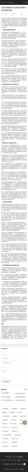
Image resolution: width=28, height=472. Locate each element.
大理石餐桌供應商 (5, 416)
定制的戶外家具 (5, 438)
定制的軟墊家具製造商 (6, 435)
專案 (25, 389)
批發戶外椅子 (13, 420)
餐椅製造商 (12, 412)
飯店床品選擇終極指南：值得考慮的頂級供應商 (21, 396)
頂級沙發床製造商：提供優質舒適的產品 (8, 396)
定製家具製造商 (5, 408)
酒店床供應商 (23, 416)
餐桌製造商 (4, 412)
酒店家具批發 (5, 442)
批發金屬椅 (4, 423)
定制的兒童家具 (5, 446)
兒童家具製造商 (17, 435)
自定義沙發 (21, 423)
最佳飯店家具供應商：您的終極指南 (21, 400)
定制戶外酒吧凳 (13, 423)
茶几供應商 (20, 412)
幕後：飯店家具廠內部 (7, 400)
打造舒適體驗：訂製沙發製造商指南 (6, 393)
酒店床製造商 (14, 408)
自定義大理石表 (5, 431)
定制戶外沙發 (5, 427)
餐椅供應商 (15, 416)
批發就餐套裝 (5, 420)
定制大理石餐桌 (14, 427)
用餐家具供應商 (14, 442)
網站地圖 (21, 469)
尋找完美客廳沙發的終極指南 (21, 393)
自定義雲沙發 (14, 431)
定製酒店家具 (14, 446)
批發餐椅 (21, 420)
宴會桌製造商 (23, 408)
